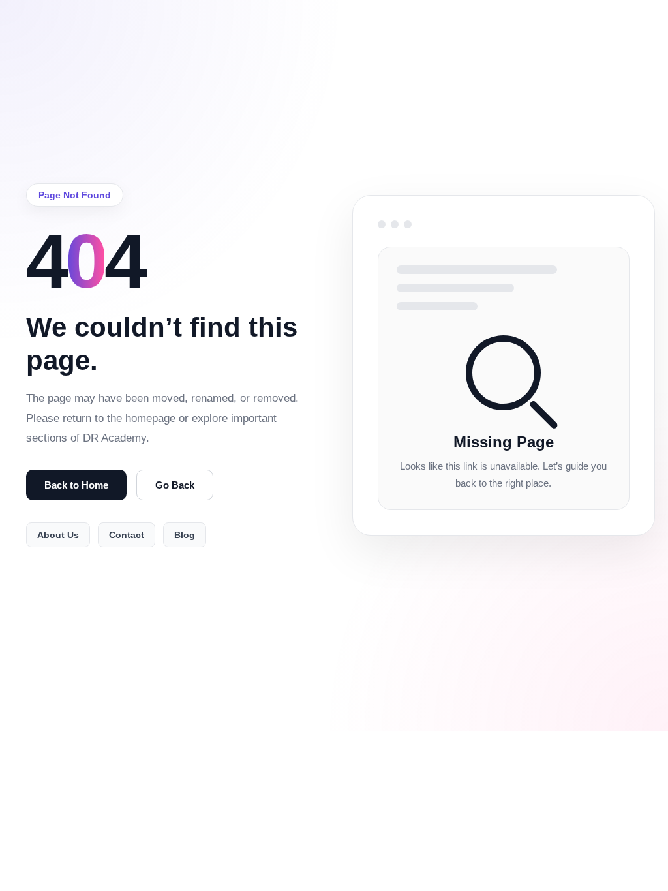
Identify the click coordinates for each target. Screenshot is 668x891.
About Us (58, 535)
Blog (184, 535)
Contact (126, 535)
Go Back (174, 485)
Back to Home (76, 485)
